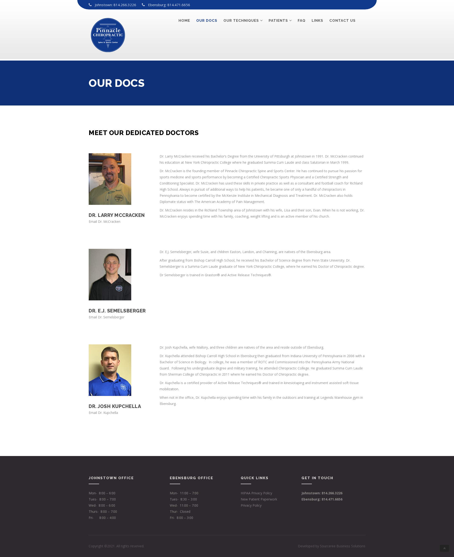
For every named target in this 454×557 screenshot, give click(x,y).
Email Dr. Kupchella (103, 412)
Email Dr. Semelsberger (106, 317)
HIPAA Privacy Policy (256, 493)
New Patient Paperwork (259, 499)
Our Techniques (241, 20)
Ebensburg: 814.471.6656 (169, 4)
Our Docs (206, 20)
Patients (278, 20)
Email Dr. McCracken (104, 221)
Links (317, 20)
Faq (302, 20)
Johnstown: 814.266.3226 (115, 4)
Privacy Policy (251, 505)
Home (184, 20)
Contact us (342, 20)
